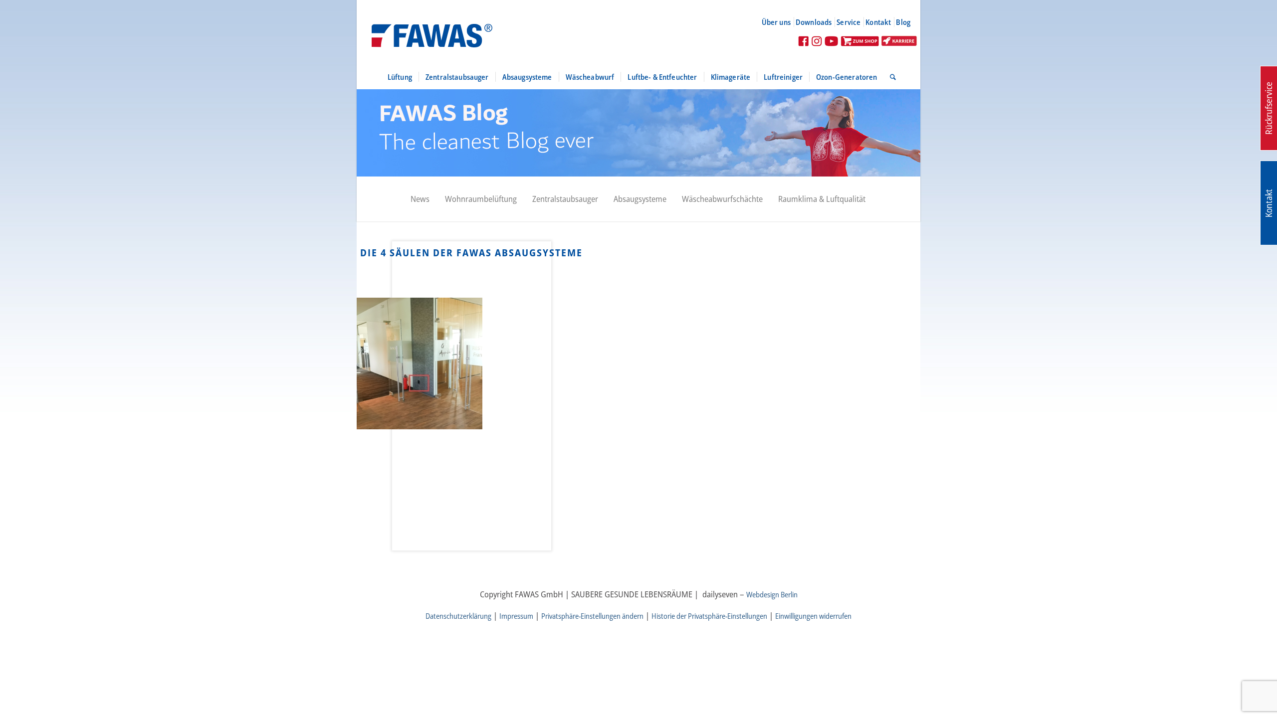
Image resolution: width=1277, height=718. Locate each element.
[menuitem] (780, 21)
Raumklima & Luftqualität (821, 198)
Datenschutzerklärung (458, 616)
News (420, 198)
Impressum (516, 616)
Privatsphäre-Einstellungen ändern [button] (592, 616)
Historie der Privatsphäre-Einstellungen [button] (709, 616)
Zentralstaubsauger (565, 198)
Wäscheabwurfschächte (722, 198)
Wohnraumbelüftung (481, 198)
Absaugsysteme (640, 198)
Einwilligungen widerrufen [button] (813, 616)
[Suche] (889, 76)
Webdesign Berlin (772, 594)
